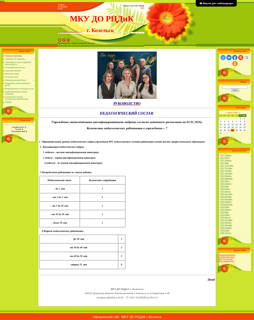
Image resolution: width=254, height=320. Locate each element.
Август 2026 (232, 113)
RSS (142, 8)
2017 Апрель (225, 160)
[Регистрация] (64, 39)
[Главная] (60, 39)
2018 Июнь (225, 189)
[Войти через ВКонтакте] (229, 57)
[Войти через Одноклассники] (235, 63)
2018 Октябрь (226, 194)
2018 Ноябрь (226, 197)
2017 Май (224, 163)
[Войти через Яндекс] (240, 57)
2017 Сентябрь (226, 165)
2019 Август (225, 217)
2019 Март (224, 207)
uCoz (2, 1)
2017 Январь (226, 155)
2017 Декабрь (226, 173)
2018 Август (225, 191)
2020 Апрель (225, 233)
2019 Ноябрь (226, 223)
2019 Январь (226, 202)
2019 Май (224, 212)
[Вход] (68, 39)
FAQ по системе (226, 259)
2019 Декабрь (226, 225)
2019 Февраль (226, 204)
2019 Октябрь (226, 220)
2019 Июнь (225, 215)
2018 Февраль (226, 178)
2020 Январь (226, 228)
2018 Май (224, 186)
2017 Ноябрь (226, 171)
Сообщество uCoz (227, 257)
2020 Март (224, 230)
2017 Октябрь (226, 168)
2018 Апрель (225, 184)
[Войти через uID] (223, 57)
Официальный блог (227, 255)
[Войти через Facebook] (234, 57)
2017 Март (224, 158)
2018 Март (224, 181)
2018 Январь (226, 176)
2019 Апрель (225, 210)
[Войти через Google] (247, 57)
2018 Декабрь (226, 199)
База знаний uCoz (226, 261)
